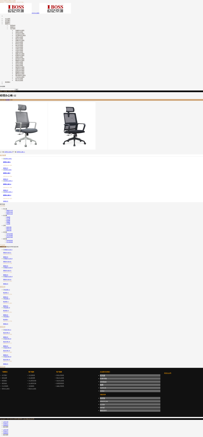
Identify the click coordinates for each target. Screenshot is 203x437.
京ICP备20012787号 (28, 419)
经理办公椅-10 (8, 152)
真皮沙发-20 (6, 341)
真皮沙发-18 (6, 359)
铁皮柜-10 (6, 310)
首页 (1, 91)
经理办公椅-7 (7, 173)
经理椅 (5, 91)
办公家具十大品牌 (11, 0)
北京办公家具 (3, 0)
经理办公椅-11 (21, 152)
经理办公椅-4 (7, 162)
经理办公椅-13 (7, 195)
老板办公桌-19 (7, 270)
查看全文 (5, 168)
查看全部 (2, 286)
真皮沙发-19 (6, 350)
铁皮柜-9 (5, 319)
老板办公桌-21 (7, 252)
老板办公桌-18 (7, 279)
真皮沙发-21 (6, 332)
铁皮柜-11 (6, 301)
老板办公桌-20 (7, 261)
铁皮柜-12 (6, 292)
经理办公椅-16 (7, 184)
